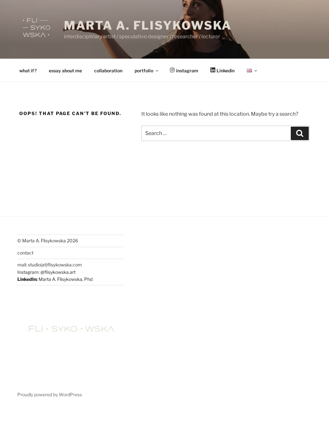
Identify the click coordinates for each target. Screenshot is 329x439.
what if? (28, 70)
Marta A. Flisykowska (148, 25)
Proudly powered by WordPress (49, 394)
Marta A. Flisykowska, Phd (66, 279)
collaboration (108, 70)
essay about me (65, 70)
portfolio (144, 70)
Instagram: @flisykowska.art (46, 272)
